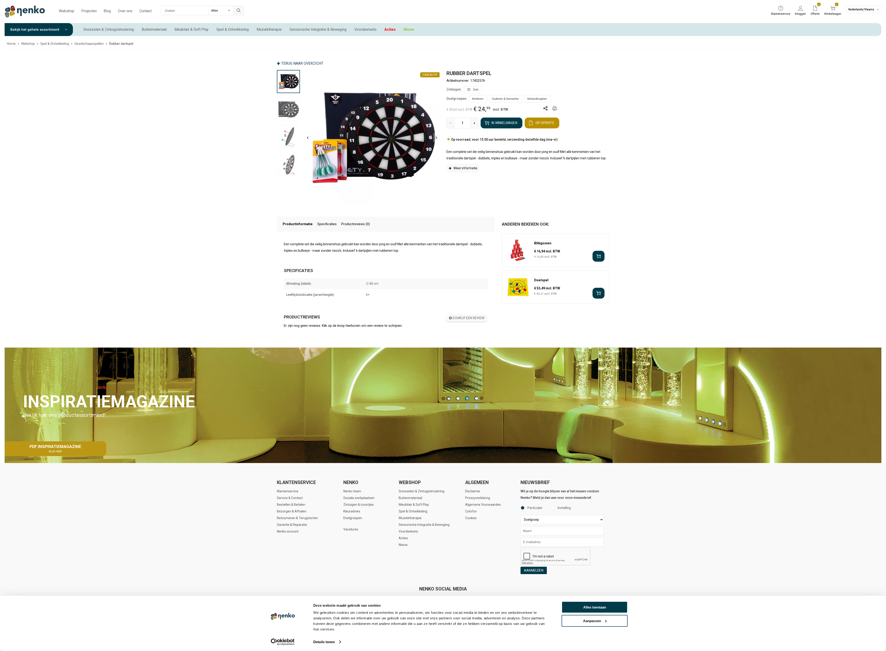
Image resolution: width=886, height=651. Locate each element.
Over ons (125, 11)
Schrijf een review (468, 318)
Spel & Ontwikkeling (232, 29)
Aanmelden (533, 570)
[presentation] (308, 137)
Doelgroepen (352, 518)
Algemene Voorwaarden (483, 504)
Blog (107, 11)
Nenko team (352, 491)
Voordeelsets (365, 29)
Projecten (89, 11)
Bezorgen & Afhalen (291, 511)
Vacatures (350, 529)
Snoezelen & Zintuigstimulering (108, 29)
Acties (390, 29)
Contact (145, 11)
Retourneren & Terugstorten (297, 518)
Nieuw (409, 29)
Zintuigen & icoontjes (358, 504)
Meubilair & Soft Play (191, 29)
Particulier (534, 508)
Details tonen (324, 642)
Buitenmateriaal (154, 29)
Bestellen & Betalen (291, 504)
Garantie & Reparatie (292, 525)
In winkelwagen (504, 123)
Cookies (471, 518)
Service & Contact (290, 498)
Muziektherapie (269, 29)
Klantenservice (287, 491)
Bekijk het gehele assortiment (35, 29)
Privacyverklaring (477, 498)
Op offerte (545, 123)
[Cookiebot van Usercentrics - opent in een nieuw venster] (283, 642)
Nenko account (288, 531)
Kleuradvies (351, 511)
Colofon (471, 511)
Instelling (564, 508)
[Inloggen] (800, 8)
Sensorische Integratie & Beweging (318, 29)
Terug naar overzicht (302, 63)
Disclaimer (472, 491)
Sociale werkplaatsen (358, 498)
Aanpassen (592, 621)
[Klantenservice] (780, 8)
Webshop (66, 11)
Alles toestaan (594, 607)
